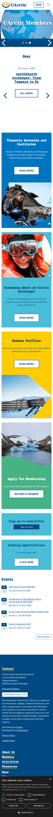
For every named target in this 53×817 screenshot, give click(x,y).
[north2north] (26, 256)
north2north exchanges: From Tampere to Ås (25, 77)
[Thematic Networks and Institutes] (26, 204)
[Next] (49, 43)
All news (26, 93)
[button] (26, 812)
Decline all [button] (39, 806)
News (5, 772)
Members (8, 757)
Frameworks (22, 730)
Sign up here (26, 527)
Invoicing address (10, 688)
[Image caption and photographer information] (49, 223)
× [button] (50, 779)
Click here (26, 562)
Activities (10, 762)
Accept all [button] (14, 806)
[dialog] (26, 796)
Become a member (27, 494)
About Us (8, 752)
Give (39, 4)
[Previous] (3, 43)
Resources (9, 766)
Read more (26, 170)
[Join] (26, 444)
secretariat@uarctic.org (15, 694)
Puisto (19, 727)
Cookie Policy (8, 740)
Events (7, 579)
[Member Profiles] (26, 396)
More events (44, 636)
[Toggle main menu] (48, 4)
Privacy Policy (8, 735)
